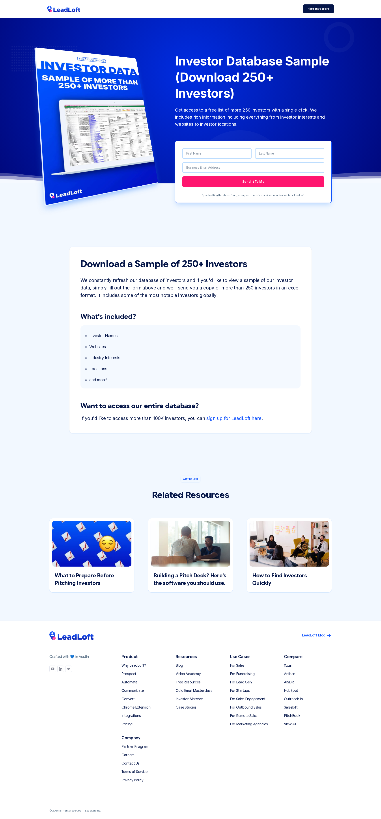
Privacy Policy (132, 780)
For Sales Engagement (247, 699)
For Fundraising (242, 674)
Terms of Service (134, 772)
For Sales (237, 665)
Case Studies (186, 707)
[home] (63, 9)
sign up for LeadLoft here (233, 418)
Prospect (128, 674)
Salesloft (291, 707)
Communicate (132, 690)
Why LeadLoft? (133, 665)
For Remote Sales (244, 716)
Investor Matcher (189, 699)
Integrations (131, 716)
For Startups (240, 690)
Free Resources (188, 682)
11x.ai (287, 665)
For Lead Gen (241, 682)
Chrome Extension (136, 707)
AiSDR (289, 682)
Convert (127, 699)
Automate (129, 682)
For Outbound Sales (246, 707)
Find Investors (318, 9)
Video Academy (188, 674)
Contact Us (130, 763)
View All (290, 724)
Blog (179, 665)
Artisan (289, 674)
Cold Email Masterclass (194, 690)
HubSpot (291, 690)
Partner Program (134, 746)
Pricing (126, 724)
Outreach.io (293, 699)
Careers (127, 755)
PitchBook (292, 716)
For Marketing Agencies (249, 724)
